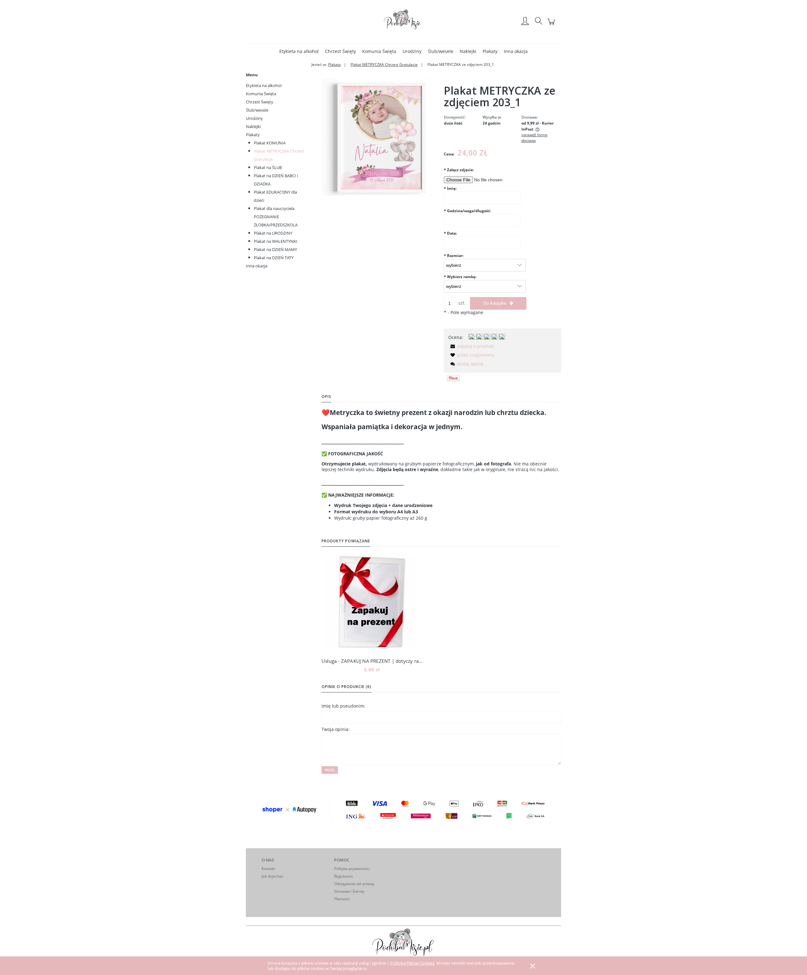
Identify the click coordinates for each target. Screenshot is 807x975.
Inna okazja (256, 266)
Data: (450, 233)
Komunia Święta (261, 93)
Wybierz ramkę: (460, 276)
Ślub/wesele (257, 110)
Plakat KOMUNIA (270, 143)
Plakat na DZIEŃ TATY (273, 257)
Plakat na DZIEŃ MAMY (275, 249)
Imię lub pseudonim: (343, 706)
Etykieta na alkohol (264, 85)
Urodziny (254, 118)
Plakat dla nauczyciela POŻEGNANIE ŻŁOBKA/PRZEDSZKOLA (276, 217)
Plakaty (253, 134)
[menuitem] (299, 51)
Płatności (342, 899)
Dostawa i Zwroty (349, 891)
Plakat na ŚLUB (268, 167)
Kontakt (268, 868)
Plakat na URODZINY (273, 233)
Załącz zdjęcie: (459, 169)
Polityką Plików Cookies (412, 963)
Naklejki (253, 126)
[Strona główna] (403, 21)
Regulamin (343, 876)
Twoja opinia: (336, 729)
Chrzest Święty (259, 102)
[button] (471, 346)
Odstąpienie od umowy (354, 883)
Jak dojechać (272, 876)
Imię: (450, 188)
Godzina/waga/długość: (467, 210)
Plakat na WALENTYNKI (275, 241)
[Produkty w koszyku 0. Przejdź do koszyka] (552, 25)
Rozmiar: (453, 255)
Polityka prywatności (352, 868)
